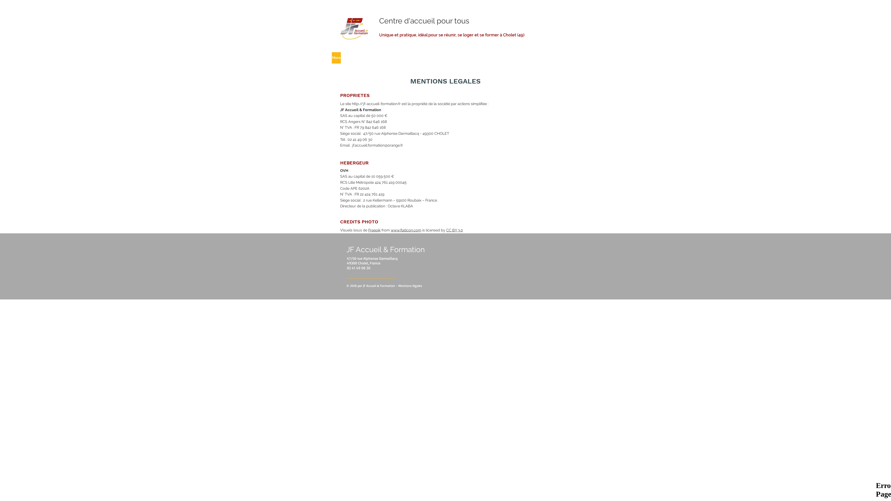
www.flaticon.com (406, 230)
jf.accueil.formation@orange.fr (377, 145)
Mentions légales (410, 286)
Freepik (374, 230)
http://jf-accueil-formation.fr (376, 104)
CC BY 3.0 (454, 230)
